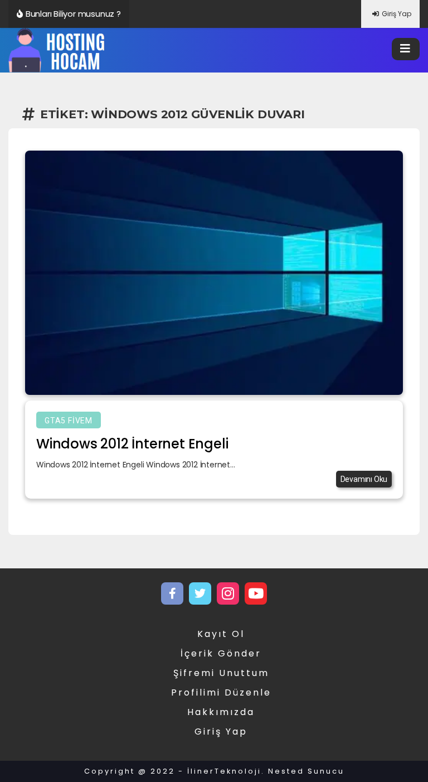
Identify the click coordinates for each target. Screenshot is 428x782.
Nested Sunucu (306, 771)
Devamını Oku (364, 479)
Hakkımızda (221, 712)
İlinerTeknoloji (224, 771)
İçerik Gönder (221, 653)
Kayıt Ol (221, 633)
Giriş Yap (396, 13)
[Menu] (406, 49)
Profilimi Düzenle (221, 692)
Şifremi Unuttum (221, 673)
